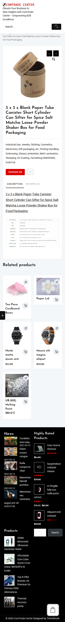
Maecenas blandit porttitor (25, 481)
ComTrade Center (23, 618)
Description (15, 184)
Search (55, 532)
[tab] (15, 184)
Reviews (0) (33, 184)
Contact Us (15, 172)
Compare (30, 171)
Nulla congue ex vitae (25, 467)
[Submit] (56, 27)
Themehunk (53, 618)
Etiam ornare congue (24, 453)
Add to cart (25, 352)
